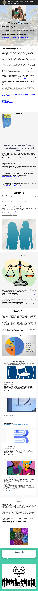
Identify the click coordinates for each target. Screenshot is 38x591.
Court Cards (26, 1)
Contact (18, 3)
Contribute (31, 1)
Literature (16, 1)
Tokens (15, 3)
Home (9, 1)
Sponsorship (21, 1)
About (12, 1)
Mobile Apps (10, 3)
